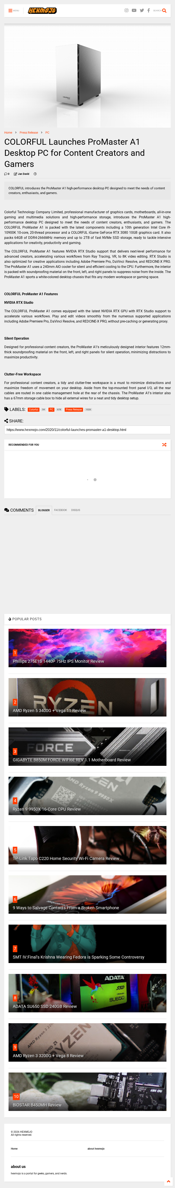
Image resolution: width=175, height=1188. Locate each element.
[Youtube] (134, 10)
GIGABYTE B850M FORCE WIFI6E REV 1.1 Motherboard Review (72, 759)
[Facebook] (148, 10)
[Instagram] (126, 10)
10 (16, 1096)
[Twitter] (142, 10)
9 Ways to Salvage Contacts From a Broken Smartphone (66, 907)
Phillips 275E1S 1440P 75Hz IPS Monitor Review (58, 661)
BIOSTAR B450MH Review (37, 1105)
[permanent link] (35, 174)
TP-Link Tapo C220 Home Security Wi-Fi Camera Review (66, 858)
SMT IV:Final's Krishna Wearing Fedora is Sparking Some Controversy (78, 957)
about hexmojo (96, 1148)
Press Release (29, 132)
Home (8, 132)
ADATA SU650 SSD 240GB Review (45, 1006)
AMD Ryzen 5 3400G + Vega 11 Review (49, 710)
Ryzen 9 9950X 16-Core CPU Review (47, 809)
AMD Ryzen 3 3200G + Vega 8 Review (48, 1055)
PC (47, 132)
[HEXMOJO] (42, 12)
